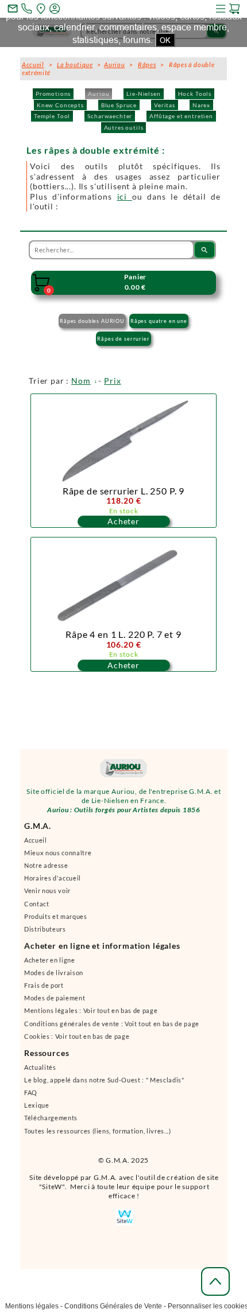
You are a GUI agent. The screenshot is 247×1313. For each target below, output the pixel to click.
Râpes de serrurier (123, 339)
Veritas (164, 105)
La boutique (74, 64)
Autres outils (124, 127)
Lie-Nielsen (143, 93)
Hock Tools (194, 93)
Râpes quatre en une (158, 321)
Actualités (40, 1067)
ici (124, 196)
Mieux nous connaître (57, 852)
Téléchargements (51, 1117)
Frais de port (44, 985)
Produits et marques (55, 916)
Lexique (36, 1105)
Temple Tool (52, 115)
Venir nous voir (47, 890)
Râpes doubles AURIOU (92, 321)
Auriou (98, 93)
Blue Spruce (119, 105)
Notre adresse (46, 865)
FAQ (30, 1092)
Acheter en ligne (49, 960)
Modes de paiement (54, 998)
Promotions (53, 93)
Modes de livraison (53, 972)
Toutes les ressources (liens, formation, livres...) (97, 1131)
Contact (36, 903)
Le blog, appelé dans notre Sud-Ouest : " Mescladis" (104, 1080)
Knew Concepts (60, 105)
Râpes (147, 64)
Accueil (35, 840)
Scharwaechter (109, 115)
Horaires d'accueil (52, 878)
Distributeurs (45, 929)
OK (165, 40)
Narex (201, 105)
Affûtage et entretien (181, 115)
